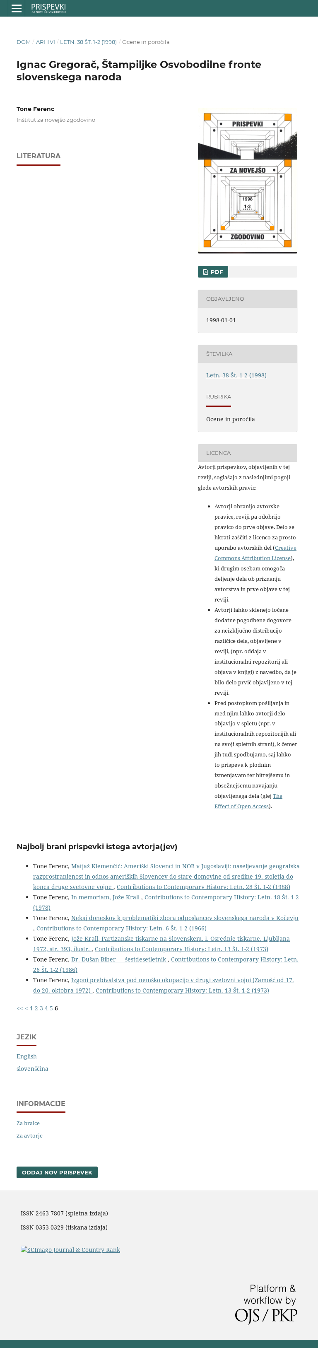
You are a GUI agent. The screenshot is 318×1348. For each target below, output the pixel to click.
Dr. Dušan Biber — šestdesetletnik (119, 959)
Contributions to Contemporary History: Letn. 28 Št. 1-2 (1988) (203, 887)
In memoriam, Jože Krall (106, 897)
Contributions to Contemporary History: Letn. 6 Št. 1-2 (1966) (121, 928)
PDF (216, 271)
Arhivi (45, 42)
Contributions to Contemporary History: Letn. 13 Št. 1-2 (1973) (181, 949)
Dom (24, 42)
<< (20, 1008)
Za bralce (28, 1123)
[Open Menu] (16, 8)
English (27, 1056)
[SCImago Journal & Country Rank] (70, 1250)
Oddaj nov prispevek (57, 1172)
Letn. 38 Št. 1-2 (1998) (88, 42)
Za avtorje (30, 1135)
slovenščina (32, 1069)
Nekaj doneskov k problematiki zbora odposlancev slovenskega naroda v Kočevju (185, 918)
